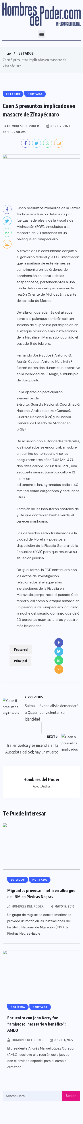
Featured (21, 649)
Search (71, 1096)
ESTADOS (26, 53)
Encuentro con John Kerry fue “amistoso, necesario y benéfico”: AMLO (36, 1024)
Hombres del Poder (28, 906)
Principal (20, 661)
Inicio (7, 53)
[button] (41, 34)
